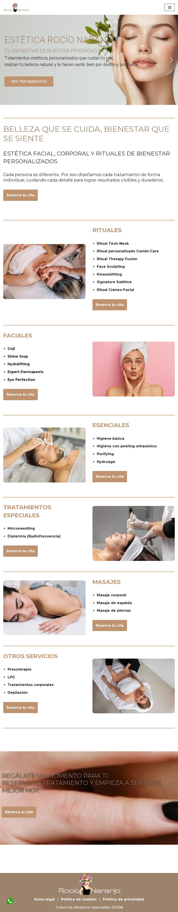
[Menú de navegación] (170, 7)
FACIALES (17, 335)
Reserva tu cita (21, 195)
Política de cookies (79, 899)
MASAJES (106, 581)
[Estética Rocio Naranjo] (16, 7)
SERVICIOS (30, 656)
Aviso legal (44, 899)
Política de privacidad (123, 899)
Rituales (107, 230)
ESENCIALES (110, 425)
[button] (6, 59)
